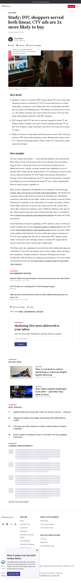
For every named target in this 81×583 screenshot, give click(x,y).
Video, (21, 311)
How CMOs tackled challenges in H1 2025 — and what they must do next (50, 391)
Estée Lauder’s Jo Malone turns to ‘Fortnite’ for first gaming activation (40, 435)
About (22, 521)
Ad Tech (40, 311)
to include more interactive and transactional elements (34, 215)
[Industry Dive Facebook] (7, 524)
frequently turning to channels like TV (48, 226)
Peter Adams (18, 38)
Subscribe (71, 6)
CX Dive (43, 539)
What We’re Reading (27, 544)
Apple (16, 89)
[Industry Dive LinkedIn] (3, 524)
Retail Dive (44, 542)
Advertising (44, 521)
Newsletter (23, 531)
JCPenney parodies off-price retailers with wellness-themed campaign (39, 427)
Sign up (20, 344)
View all (11, 502)
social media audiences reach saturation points (33, 230)
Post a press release (22, 502)
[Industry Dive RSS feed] (15, 524)
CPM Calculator (25, 548)
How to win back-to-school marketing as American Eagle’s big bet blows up (51, 372)
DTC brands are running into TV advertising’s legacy (32, 286)
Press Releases (25, 541)
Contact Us (24, 528)
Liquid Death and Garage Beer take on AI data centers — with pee (42, 412)
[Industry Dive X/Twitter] (11, 524)
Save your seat (14, 574)
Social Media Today (47, 546)
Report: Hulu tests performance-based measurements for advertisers (40, 278)
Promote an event (46, 528)
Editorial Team (25, 524)
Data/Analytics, (30, 311)
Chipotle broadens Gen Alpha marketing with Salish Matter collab (39, 419)
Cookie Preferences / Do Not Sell (47, 575)
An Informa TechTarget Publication (40, 2)
